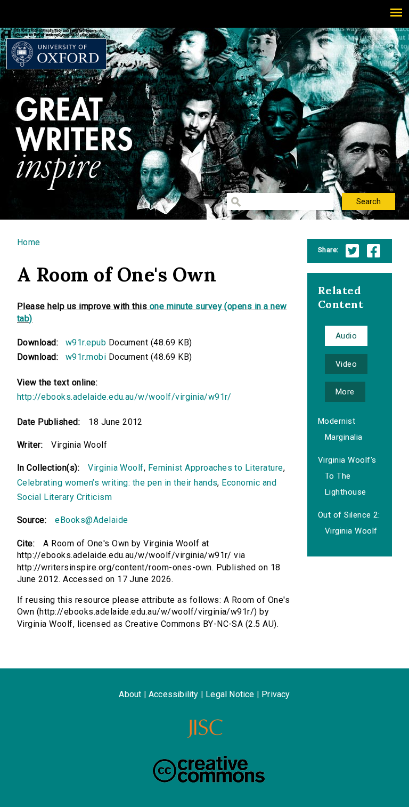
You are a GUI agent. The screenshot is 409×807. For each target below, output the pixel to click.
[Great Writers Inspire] (56, 54)
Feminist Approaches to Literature (215, 468)
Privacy (275, 694)
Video (346, 364)
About (130, 694)
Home (28, 242)
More (345, 392)
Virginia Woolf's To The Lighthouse (347, 476)
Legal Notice (230, 694)
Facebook (373, 250)
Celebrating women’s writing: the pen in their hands (117, 483)
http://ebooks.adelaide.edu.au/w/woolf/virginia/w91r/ (124, 397)
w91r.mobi (86, 357)
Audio (346, 336)
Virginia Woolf (116, 468)
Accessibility (174, 694)
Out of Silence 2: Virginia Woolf (349, 523)
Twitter (352, 250)
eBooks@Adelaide (91, 520)
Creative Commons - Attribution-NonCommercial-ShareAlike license (209, 769)
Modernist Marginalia (340, 429)
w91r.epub (86, 342)
